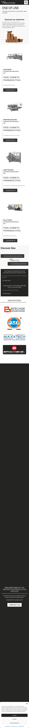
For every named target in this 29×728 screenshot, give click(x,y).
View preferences (14, 723)
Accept (14, 715)
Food (6, 77)
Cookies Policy (8, 726)
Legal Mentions (21, 726)
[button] (27, 703)
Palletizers (7, 220)
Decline (14, 719)
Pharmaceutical (12, 80)
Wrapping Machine (10, 120)
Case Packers (8, 170)
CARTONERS (7, 69)
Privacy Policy (14, 726)
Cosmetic (14, 77)
